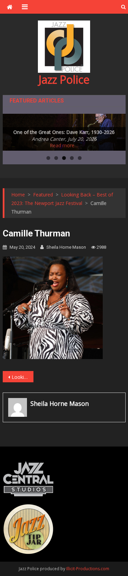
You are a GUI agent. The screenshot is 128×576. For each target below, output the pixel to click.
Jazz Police (64, 79)
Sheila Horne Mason (66, 247)
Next (117, 130)
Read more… (64, 145)
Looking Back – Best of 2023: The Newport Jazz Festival (22, 377)
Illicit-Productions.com (87, 569)
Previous (11, 130)
